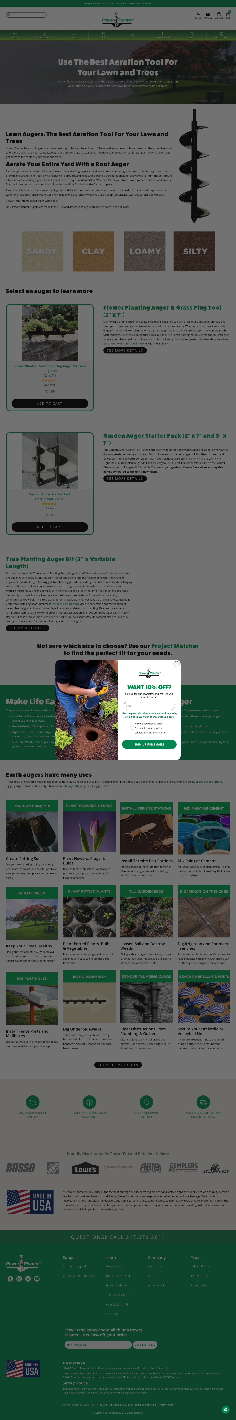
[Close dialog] (176, 664)
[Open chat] (226, 1410)
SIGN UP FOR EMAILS (149, 744)
